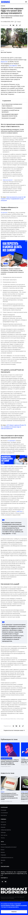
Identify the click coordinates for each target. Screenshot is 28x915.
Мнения (3, 5)
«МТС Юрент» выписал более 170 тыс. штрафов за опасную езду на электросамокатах (13, 427)
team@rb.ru (4, 877)
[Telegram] (2, 881)
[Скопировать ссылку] (20, 25)
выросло (4, 61)
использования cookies (8, 905)
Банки (2, 849)
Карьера (3, 855)
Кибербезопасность (7, 857)
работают (19, 511)
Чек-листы (4, 835)
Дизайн (3, 860)
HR (1, 862)
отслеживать (12, 440)
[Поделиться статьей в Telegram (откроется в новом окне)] (10, 25)
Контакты (4, 815)
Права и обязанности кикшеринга (12, 108)
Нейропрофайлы (6, 829)
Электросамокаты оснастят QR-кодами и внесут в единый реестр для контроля (13, 199)
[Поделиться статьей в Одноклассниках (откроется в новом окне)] (16, 25)
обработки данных (21, 905)
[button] (26, 2)
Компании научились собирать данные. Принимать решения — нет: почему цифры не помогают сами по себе (10, 762)
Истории (3, 824)
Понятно (14, 911)
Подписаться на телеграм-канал (13, 730)
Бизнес (3, 852)
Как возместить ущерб (8, 118)
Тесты (3, 837)
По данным (4, 212)
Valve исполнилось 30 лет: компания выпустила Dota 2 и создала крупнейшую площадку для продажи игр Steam (9, 796)
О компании (4, 812)
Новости (3, 822)
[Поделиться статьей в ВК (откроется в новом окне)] (13, 25)
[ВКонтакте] (5, 881)
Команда (3, 810)
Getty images (20, 718)
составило (13, 65)
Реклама (3, 844)
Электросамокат (8, 180)
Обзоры (3, 832)
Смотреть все (5, 866)
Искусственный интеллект (9, 847)
